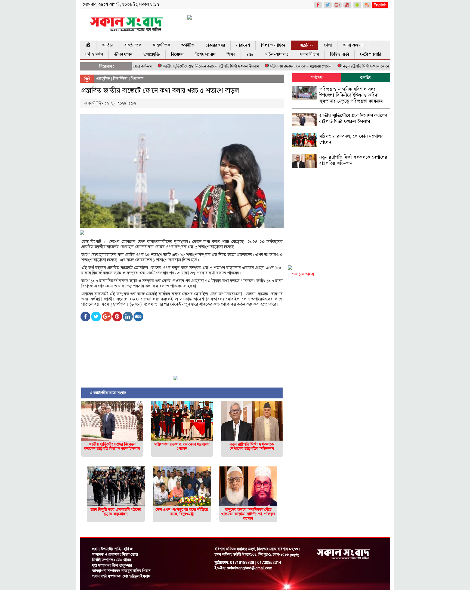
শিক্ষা (231, 54)
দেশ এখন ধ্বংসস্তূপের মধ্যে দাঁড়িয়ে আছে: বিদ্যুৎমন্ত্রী (182, 512)
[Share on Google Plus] (107, 316)
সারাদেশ (243, 45)
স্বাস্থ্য (249, 54)
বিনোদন (177, 54)
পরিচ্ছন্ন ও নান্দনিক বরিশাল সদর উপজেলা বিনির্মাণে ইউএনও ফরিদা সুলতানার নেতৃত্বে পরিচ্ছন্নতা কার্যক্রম (351, 95)
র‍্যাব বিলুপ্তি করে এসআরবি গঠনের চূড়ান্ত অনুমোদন (116, 512)
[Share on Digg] (138, 316)
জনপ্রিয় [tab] (365, 77)
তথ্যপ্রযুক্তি (151, 54)
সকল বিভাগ (309, 54)
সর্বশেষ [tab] (316, 77)
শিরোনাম (137, 78)
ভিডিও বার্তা (339, 54)
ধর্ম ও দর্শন (94, 54)
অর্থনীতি (187, 45)
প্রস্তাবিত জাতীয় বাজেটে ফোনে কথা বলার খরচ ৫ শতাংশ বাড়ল (160, 90)
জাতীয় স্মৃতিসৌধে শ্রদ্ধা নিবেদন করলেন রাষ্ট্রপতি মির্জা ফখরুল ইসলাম (195, 66)
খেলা (328, 45)
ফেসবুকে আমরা (303, 274)
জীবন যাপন (123, 54)
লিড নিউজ (120, 78)
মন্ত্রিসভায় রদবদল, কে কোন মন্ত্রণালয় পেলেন (285, 66)
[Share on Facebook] (85, 316)
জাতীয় (107, 45)
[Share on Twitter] (96, 316)
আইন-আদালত (277, 54)
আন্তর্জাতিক (161, 45)
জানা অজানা (353, 45)
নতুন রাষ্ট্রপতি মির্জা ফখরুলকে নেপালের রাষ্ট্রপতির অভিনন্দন (369, 66)
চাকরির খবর (215, 45)
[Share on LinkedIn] (128, 316)
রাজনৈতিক (132, 45)
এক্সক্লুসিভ (304, 45)
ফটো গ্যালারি (370, 54)
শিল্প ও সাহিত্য (273, 45)
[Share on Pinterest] (117, 316)
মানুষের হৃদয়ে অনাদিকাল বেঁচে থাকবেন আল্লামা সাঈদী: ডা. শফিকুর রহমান (248, 514)
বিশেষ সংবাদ (205, 54)
